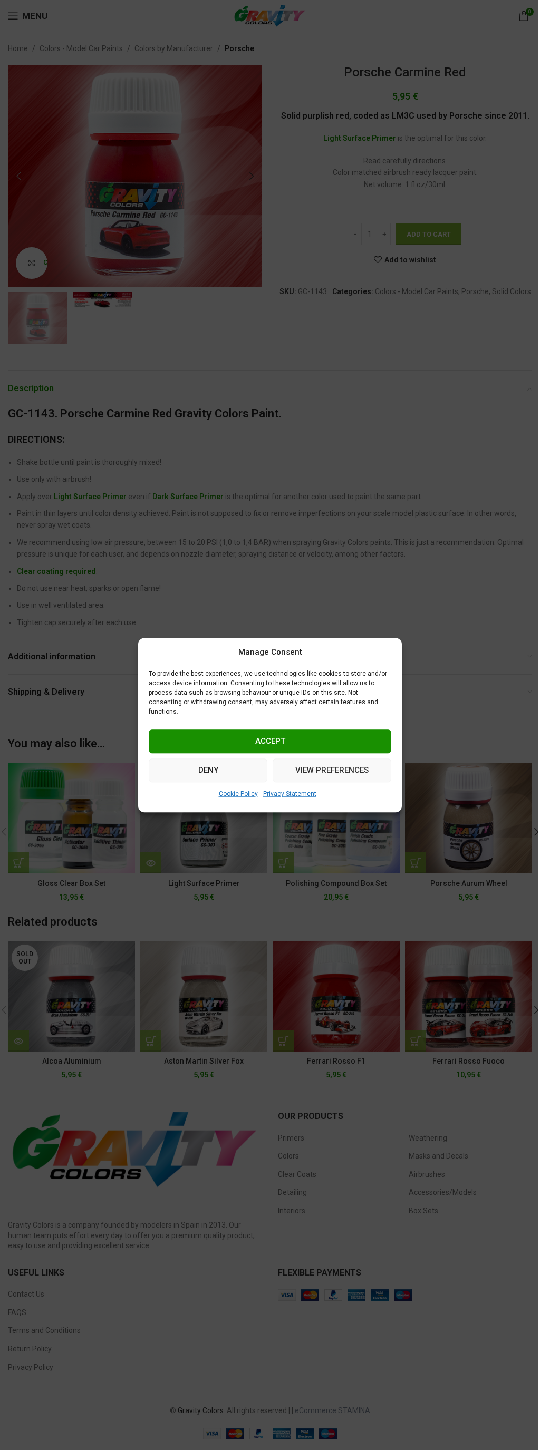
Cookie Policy (238, 793)
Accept (270, 741)
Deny (208, 770)
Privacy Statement (289, 793)
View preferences (332, 770)
